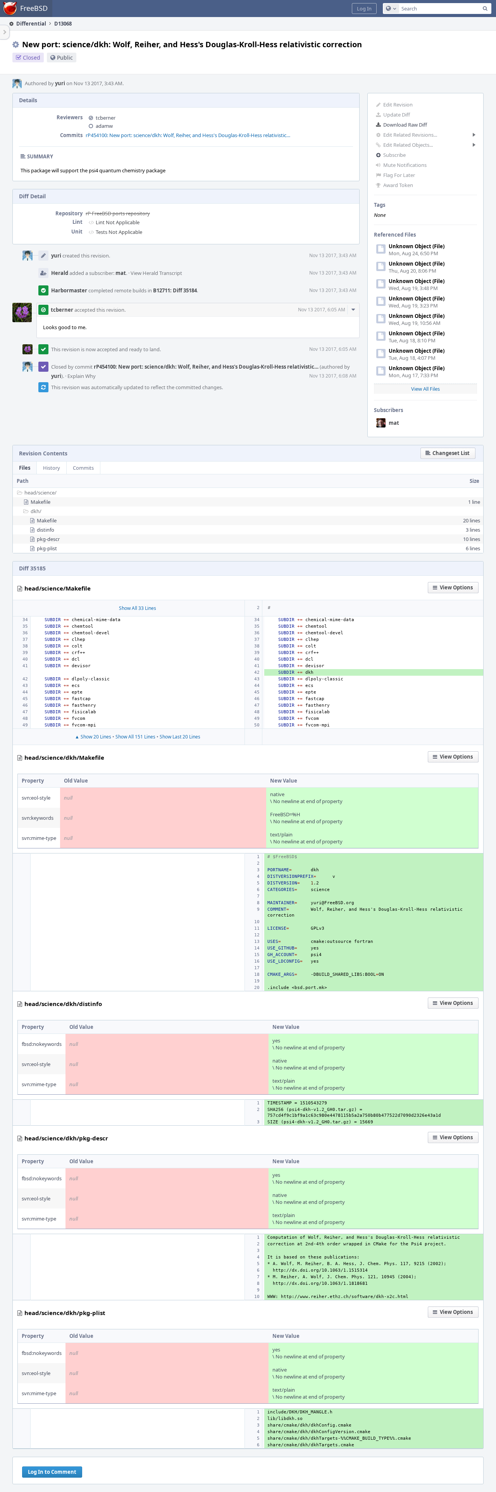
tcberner (105, 117)
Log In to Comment (52, 1471)
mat (394, 422)
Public (65, 57)
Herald (59, 273)
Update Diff (396, 114)
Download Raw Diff (405, 124)
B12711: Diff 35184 (175, 290)
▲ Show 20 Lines (93, 736)
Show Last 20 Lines (180, 736)
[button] (364, 8)
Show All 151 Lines (135, 736)
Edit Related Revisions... (410, 134)
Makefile (40, 501)
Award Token (398, 185)
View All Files (425, 388)
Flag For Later (399, 175)
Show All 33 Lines (137, 608)
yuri (60, 83)
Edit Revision (398, 104)
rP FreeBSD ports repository (118, 213)
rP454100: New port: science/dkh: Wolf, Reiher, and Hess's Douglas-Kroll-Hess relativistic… (188, 135)
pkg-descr (48, 539)
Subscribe (394, 154)
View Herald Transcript (156, 273)
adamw (104, 125)
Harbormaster (69, 290)
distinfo (45, 529)
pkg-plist (47, 548)
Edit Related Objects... (408, 144)
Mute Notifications (405, 164)
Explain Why (81, 376)
